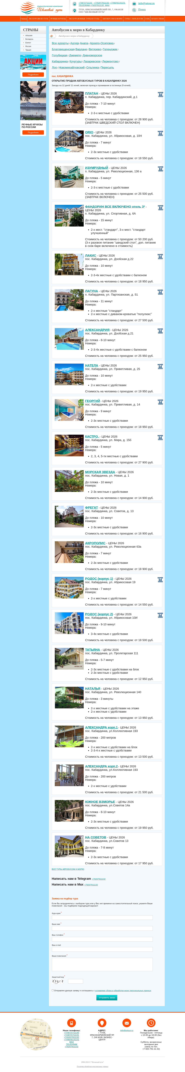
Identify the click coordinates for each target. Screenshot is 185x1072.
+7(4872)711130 (71, 1033)
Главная (24, 19)
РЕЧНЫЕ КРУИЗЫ (58, 19)
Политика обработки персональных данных (92, 1066)
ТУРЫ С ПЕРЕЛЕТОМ (134, 19)
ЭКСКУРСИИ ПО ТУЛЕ (38, 19)
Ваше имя (56, 923)
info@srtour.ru (146, 3)
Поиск (142, 9)
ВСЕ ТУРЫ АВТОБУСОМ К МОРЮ (68, 869)
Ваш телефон (58, 934)
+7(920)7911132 (101, 3)
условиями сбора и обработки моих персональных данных (123, 990)
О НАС (147, 19)
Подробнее (33, 74)
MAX (107, 5)
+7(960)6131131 (117, 3)
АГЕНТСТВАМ (157, 19)
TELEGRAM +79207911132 (71, 1045)
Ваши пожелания (59, 955)
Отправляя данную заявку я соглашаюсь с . (103, 990)
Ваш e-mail (56, 945)
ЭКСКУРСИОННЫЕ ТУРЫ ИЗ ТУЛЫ (84, 19)
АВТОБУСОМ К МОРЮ (112, 19)
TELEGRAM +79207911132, (92, 5)
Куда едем (57, 913)
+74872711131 (85, 3)
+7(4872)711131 (71, 1035)
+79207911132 (99, 879)
